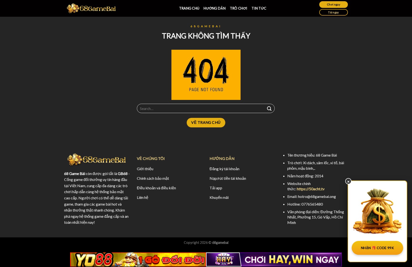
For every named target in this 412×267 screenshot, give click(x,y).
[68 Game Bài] (91, 8)
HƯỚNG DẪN (215, 8)
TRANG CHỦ (189, 8)
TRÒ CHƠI (238, 8)
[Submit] (269, 108)
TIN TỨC (259, 8)
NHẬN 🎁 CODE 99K (377, 248)
